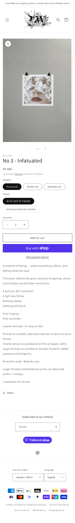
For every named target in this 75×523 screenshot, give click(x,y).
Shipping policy (56, 510)
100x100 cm (55, 186)
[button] (7, 20)
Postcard (12, 186)
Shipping (18, 174)
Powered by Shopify (36, 504)
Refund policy (39, 510)
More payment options (37, 257)
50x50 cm (32, 186)
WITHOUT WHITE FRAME (23, 210)
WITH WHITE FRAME (18, 201)
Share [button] (10, 392)
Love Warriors (20, 504)
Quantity (7, 217)
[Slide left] (29, 149)
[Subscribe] (56, 427)
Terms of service (21, 510)
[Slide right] (46, 149)
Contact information (59, 504)
